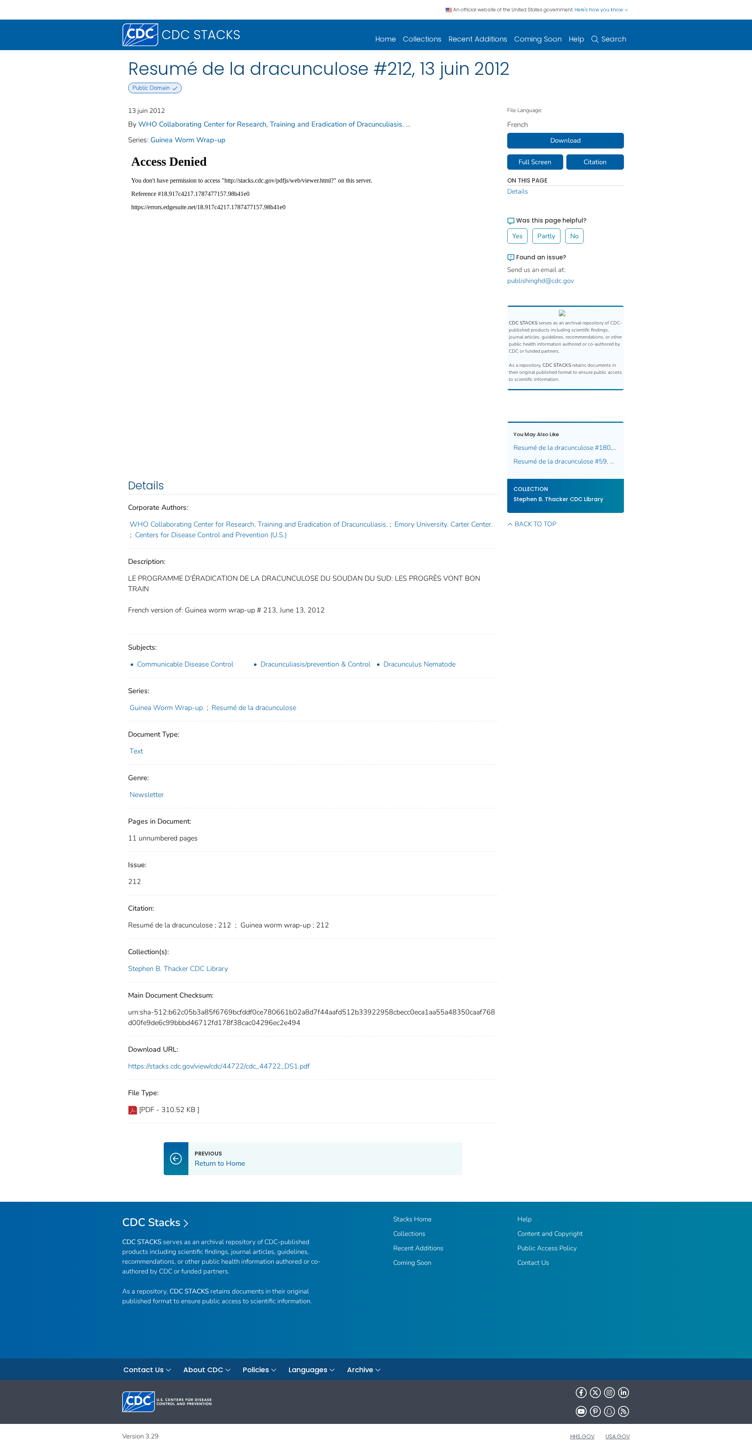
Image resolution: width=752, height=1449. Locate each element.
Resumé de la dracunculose (254, 707)
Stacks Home (412, 1219)
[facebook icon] (581, 1392)
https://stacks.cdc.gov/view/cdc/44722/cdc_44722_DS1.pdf (219, 1066)
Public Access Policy (547, 1248)
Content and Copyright (550, 1233)
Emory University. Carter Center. (443, 524)
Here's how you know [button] (599, 9)
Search (614, 39)
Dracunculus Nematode (419, 664)
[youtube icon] (581, 1411)
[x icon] (595, 1392)
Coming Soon (538, 39)
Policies (256, 1370)
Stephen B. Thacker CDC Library (178, 968)
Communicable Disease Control (185, 664)
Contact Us (533, 1262)
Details (517, 191)
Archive (360, 1370)
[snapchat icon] (609, 1411)
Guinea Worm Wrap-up (188, 140)
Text (136, 751)
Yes (517, 236)
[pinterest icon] (595, 1411)
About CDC (203, 1370)
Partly (546, 236)
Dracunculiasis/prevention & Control (315, 664)
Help (576, 39)
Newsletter (147, 794)
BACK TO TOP (535, 524)
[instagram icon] (609, 1392)
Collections (422, 39)
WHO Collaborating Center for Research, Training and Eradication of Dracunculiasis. (271, 124)
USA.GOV (618, 1436)
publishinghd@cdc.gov (540, 280)
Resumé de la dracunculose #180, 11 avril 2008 (565, 447)
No (574, 236)
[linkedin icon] (623, 1392)
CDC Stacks (151, 1222)
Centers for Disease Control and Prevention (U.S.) (211, 535)
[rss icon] (623, 1411)
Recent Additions (477, 39)
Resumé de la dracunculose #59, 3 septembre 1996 (565, 461)
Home (385, 39)
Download (565, 140)
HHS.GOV (582, 1436)
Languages (308, 1370)
